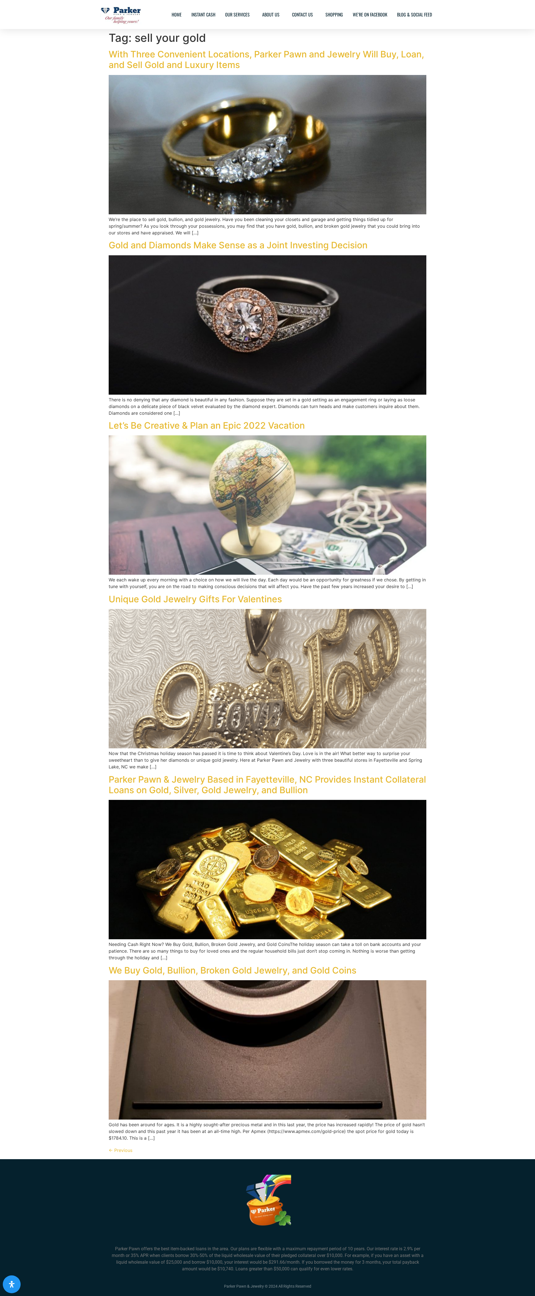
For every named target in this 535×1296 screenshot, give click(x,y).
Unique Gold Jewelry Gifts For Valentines (195, 599)
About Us (270, 14)
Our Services (237, 14)
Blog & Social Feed (414, 14)
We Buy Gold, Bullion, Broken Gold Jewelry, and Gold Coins (232, 970)
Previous (120, 1150)
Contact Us (302, 14)
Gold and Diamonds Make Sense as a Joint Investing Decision (238, 245)
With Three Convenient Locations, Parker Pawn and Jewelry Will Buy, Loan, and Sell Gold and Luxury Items (266, 59)
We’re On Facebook (370, 14)
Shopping (334, 14)
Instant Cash (203, 14)
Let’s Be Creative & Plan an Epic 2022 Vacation (207, 425)
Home (177, 14)
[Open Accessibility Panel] (12, 1284)
